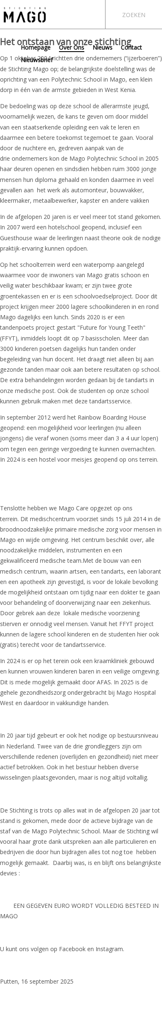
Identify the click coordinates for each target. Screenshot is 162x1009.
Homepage (36, 47)
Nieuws (103, 47)
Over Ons (71, 47)
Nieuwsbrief (37, 60)
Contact (131, 47)
